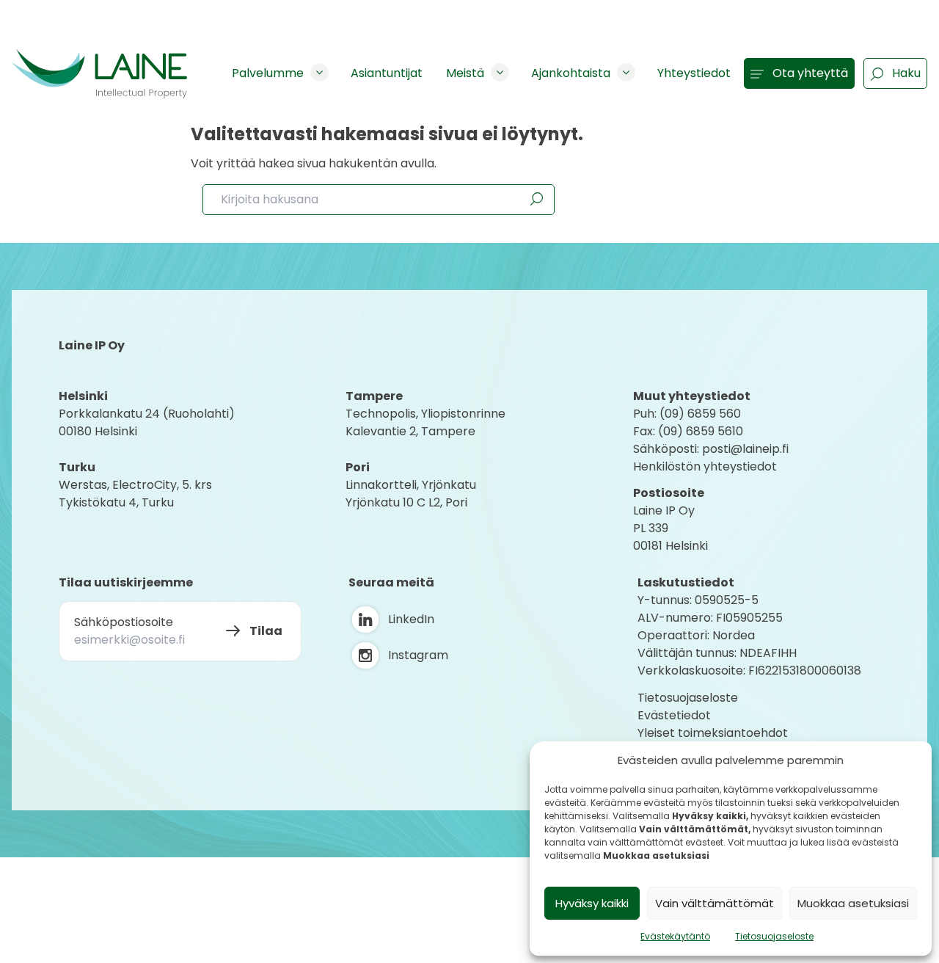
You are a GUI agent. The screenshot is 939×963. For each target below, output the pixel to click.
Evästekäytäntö (675, 936)
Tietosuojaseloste (774, 936)
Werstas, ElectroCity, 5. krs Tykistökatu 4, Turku (137, 493)
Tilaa (265, 630)
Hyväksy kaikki (592, 903)
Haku (906, 73)
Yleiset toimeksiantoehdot (712, 732)
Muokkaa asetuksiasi (853, 903)
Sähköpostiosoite (123, 622)
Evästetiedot (674, 715)
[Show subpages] (319, 72)
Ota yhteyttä (810, 73)
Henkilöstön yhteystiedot (705, 466)
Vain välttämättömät (714, 903)
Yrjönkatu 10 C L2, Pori (406, 502)
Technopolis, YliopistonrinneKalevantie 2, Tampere (425, 422)
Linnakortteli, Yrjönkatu (411, 484)
